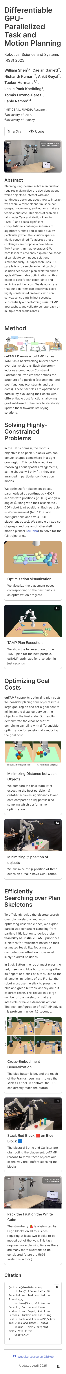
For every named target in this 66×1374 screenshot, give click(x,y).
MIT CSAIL (13, 109)
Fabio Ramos (15, 101)
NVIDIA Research (34, 109)
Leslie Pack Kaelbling (23, 89)
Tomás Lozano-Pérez (22, 95)
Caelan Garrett (45, 70)
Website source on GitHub (35, 1356)
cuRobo (32, 531)
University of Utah (18, 115)
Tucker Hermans (19, 82)
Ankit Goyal (48, 76)
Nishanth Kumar (18, 76)
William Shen (15, 70)
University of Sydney (20, 120)
